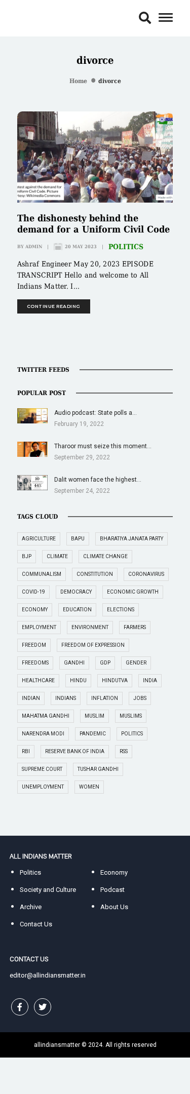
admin (33, 246)
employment (39, 627)
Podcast (112, 889)
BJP (26, 556)
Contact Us (36, 924)
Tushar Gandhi (98, 769)
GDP (105, 663)
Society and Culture (48, 889)
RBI (26, 751)
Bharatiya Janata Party (131, 538)
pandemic (93, 733)
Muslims (131, 716)
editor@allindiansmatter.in (48, 975)
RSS (124, 751)
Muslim (94, 716)
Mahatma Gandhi (45, 716)
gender (136, 663)
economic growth (133, 592)
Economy (114, 872)
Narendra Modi (43, 733)
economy (35, 609)
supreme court (42, 769)
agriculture (39, 538)
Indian (31, 698)
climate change (105, 556)
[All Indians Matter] (40, 17)
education (77, 609)
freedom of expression (93, 645)
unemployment (43, 787)
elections (120, 609)
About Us (114, 907)
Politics (125, 247)
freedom (34, 645)
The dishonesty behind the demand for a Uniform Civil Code (93, 224)
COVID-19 (33, 592)
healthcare (38, 680)
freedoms (35, 663)
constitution (95, 574)
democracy (76, 592)
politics (132, 733)
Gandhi (74, 663)
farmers (135, 627)
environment (89, 627)
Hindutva (115, 680)
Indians (65, 698)
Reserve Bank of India (74, 751)
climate (57, 556)
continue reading (54, 306)
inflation (104, 698)
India (150, 680)
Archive (31, 907)
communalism (41, 574)
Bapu (78, 538)
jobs (139, 698)
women (89, 787)
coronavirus (146, 574)
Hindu (78, 680)
